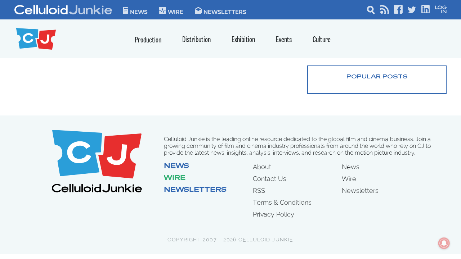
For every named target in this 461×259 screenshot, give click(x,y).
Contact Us (269, 178)
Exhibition (243, 40)
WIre (175, 11)
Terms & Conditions (282, 202)
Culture (322, 40)
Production (148, 40)
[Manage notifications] (444, 243)
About (262, 167)
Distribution (196, 40)
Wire (174, 178)
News (139, 11)
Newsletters (224, 11)
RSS (259, 190)
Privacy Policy (273, 214)
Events (284, 40)
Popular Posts (377, 77)
